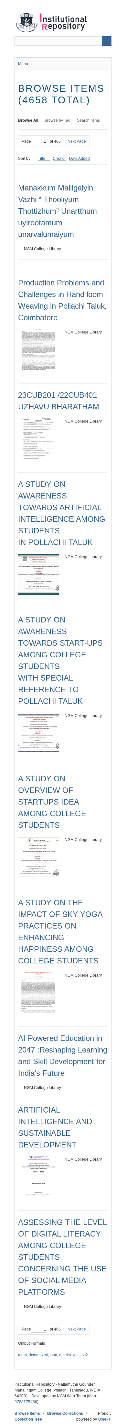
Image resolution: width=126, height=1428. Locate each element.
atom (22, 1355)
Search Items (88, 120)
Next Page (77, 141)
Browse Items (27, 1413)
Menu (23, 64)
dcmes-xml (38, 1355)
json (53, 1355)
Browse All (28, 120)
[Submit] (106, 41)
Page (26, 141)
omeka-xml (69, 1355)
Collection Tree (28, 1419)
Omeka (104, 1419)
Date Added (79, 158)
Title (42, 158)
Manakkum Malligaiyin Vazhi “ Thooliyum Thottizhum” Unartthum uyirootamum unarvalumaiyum (57, 211)
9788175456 (26, 1402)
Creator (59, 158)
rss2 (84, 1355)
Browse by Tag (57, 120)
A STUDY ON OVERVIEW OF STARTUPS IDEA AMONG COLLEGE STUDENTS (52, 801)
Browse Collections (65, 1413)
